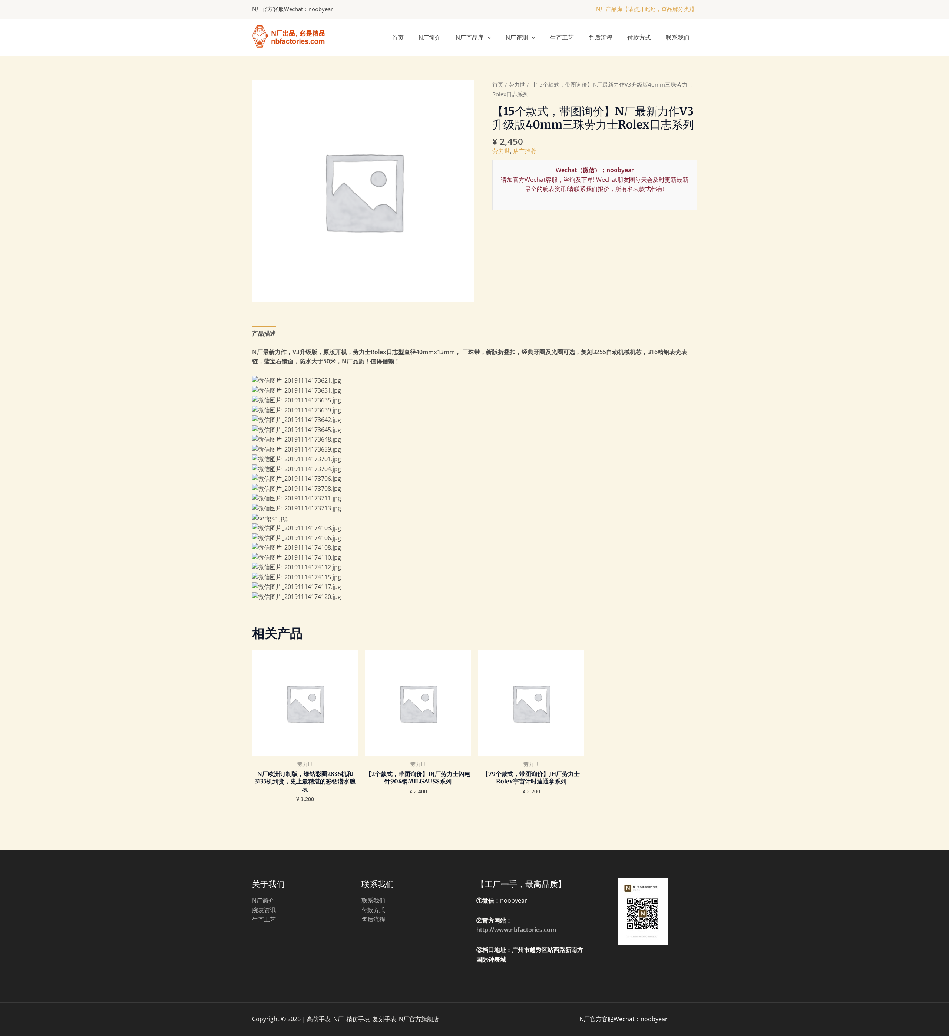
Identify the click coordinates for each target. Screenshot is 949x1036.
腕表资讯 (264, 910)
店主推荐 (525, 151)
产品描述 (264, 333)
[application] (487, 37)
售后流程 (600, 37)
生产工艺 (562, 37)
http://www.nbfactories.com (516, 930)
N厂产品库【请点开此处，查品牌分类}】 (646, 9)
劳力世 (517, 84)
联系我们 (678, 37)
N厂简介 (430, 37)
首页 (398, 37)
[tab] (264, 334)
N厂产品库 (470, 37)
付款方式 (639, 37)
